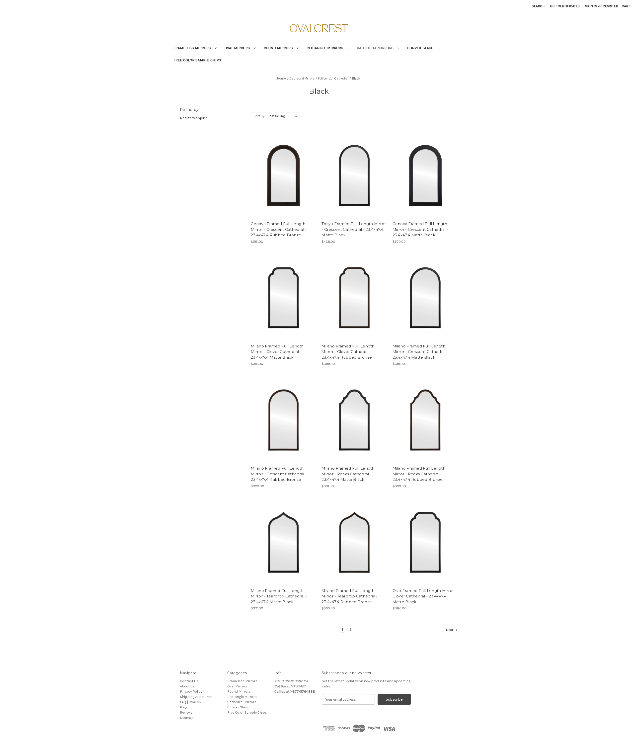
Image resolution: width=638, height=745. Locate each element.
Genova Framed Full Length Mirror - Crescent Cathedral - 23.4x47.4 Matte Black (420, 229)
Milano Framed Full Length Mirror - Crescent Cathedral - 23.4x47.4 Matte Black (420, 352)
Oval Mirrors (238, 48)
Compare (282, 171)
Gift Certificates (565, 6)
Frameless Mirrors (192, 48)
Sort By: (259, 116)
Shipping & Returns (196, 697)
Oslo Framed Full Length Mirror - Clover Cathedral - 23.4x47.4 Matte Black (425, 596)
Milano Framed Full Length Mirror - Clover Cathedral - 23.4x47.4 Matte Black (277, 352)
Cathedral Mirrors (376, 48)
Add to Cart (283, 180)
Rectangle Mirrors (325, 48)
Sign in (591, 6)
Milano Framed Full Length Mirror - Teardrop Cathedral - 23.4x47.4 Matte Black (279, 596)
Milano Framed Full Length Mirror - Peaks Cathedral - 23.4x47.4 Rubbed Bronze (419, 474)
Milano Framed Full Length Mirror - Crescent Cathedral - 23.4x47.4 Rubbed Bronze (279, 474)
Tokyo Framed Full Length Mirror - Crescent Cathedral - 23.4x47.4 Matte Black (353, 229)
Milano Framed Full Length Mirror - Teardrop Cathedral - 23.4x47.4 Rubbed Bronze (349, 596)
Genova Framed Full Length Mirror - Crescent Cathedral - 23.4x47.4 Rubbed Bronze (279, 229)
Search (538, 6)
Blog (183, 707)
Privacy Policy (191, 691)
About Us (187, 686)
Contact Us (189, 681)
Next (450, 630)
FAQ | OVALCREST (193, 702)
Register (610, 6)
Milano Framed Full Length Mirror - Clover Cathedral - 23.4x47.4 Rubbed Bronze (347, 352)
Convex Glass (420, 48)
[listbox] (283, 116)
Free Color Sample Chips (197, 60)
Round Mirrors (279, 48)
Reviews (186, 712)
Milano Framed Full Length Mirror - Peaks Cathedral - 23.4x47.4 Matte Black (347, 474)
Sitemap (186, 718)
